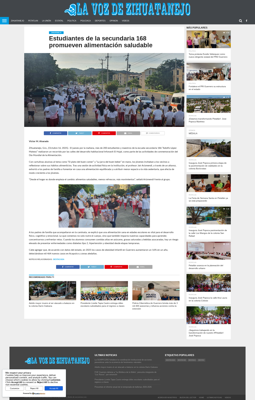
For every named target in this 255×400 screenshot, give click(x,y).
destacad (182, 360)
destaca (192, 360)
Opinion (114, 21)
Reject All (34, 388)
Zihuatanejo (17, 21)
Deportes (100, 21)
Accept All (53, 388)
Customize (14, 388)
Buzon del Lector (188, 397)
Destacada (58, 259)
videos (228, 397)
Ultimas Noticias (214, 397)
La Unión (46, 21)
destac (201, 360)
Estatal (59, 21)
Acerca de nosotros (167, 397)
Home (201, 397)
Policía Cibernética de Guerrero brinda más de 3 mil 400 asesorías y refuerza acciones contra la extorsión (155, 306)
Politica (71, 21)
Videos (125, 21)
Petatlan (33, 21)
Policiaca (85, 21)
